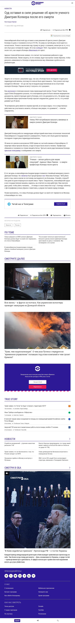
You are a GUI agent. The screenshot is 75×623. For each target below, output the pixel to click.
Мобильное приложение (46, 588)
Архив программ (43, 596)
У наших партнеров (10, 610)
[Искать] (58, 620)
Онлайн (40, 606)
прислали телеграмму (12, 151)
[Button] (45, 30)
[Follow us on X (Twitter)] (11, 576)
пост (44, 176)
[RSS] (29, 576)
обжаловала (33, 50)
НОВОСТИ (9, 439)
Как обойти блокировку (12, 596)
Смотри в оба (12, 467)
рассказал (11, 91)
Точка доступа (9, 606)
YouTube (41, 610)
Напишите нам (43, 592)
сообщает (39, 48)
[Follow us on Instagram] (20, 576)
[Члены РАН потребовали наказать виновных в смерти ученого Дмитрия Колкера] (17, 122)
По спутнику (8, 614)
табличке (24, 176)
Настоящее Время (10, 22)
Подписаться (60, 204)
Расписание (42, 614)
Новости (8, 9)
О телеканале (8, 588)
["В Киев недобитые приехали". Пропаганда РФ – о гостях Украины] (37, 509)
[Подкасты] (33, 576)
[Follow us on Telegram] (24, 576)
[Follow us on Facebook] (6, 576)
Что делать (51, 70)
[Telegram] (38, 620)
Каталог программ (10, 592)
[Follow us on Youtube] (15, 576)
